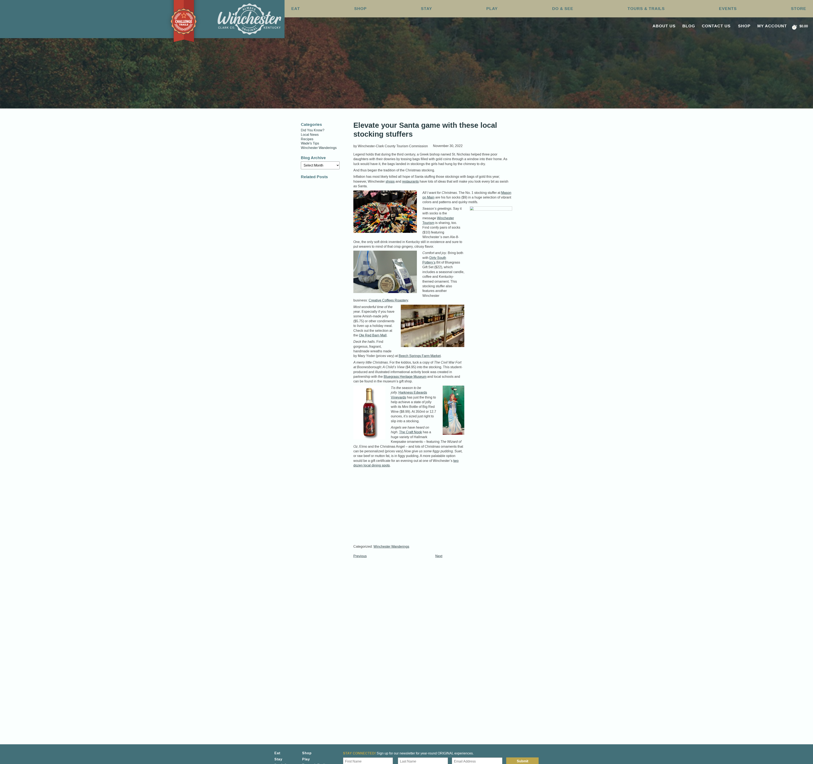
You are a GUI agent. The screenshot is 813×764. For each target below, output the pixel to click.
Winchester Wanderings (391, 546)
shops (390, 181)
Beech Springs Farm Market (420, 356)
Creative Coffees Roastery (388, 300)
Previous (360, 556)
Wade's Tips (310, 143)
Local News (310, 135)
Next (438, 556)
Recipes (307, 139)
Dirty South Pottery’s (434, 260)
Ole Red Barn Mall (373, 335)
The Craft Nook (410, 432)
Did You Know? (312, 130)
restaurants (410, 181)
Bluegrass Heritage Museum (405, 376)
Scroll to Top (789, 751)
